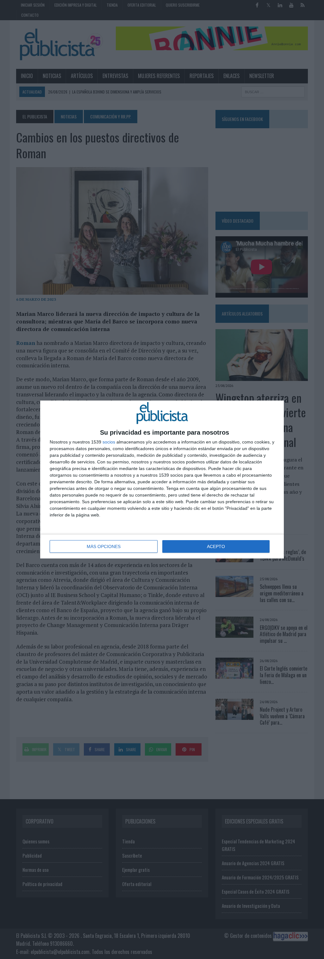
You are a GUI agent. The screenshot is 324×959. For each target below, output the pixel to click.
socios (109, 442)
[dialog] (162, 479)
